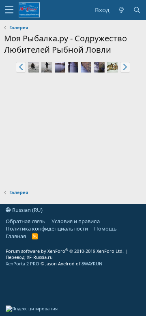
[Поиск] (136, 9)
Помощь (105, 228)
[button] (9, 10)
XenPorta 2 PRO (22, 263)
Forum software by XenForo (65, 251)
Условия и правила (76, 221)
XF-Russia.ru (40, 257)
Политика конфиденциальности (47, 228)
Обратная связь (25, 221)
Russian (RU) (27, 210)
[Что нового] (121, 9)
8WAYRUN (92, 263)
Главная (16, 236)
